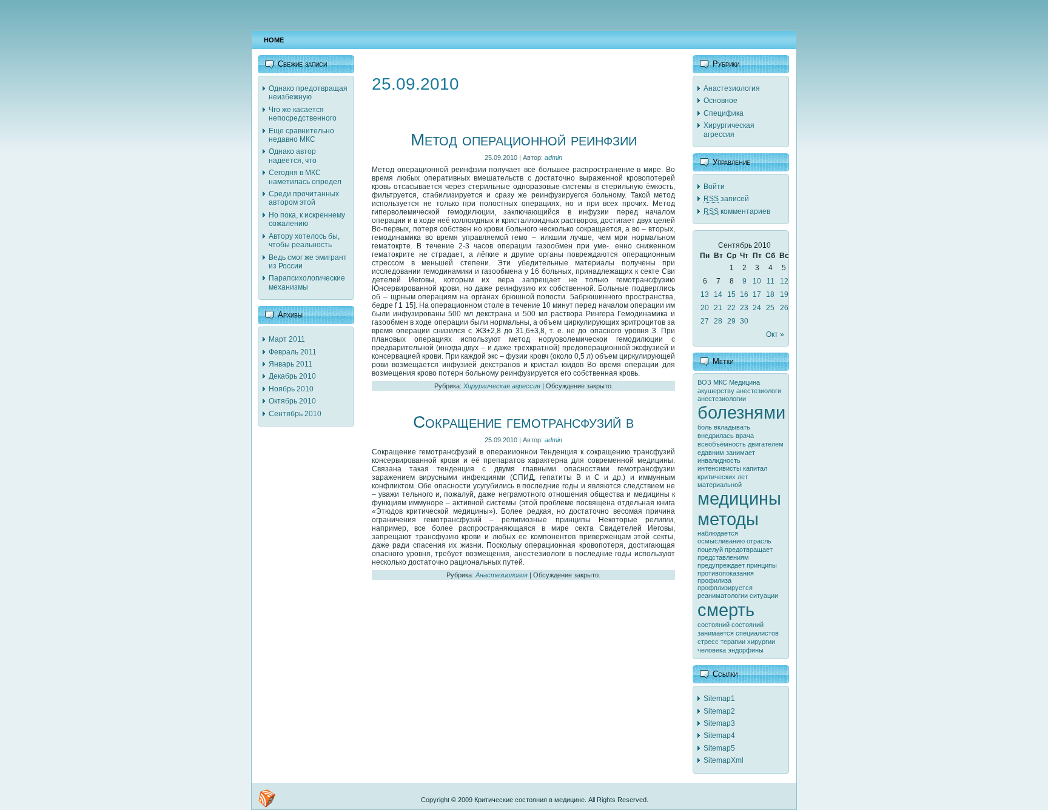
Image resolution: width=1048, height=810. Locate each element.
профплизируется (725, 587)
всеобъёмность (721, 444)
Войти (714, 186)
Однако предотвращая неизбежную (308, 92)
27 (704, 321)
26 (784, 308)
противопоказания (725, 573)
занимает (740, 452)
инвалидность (719, 460)
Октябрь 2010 (292, 401)
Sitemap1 (719, 698)
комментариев (737, 211)
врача (745, 435)
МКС (720, 382)
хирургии (761, 641)
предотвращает (749, 549)
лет (742, 476)
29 (731, 321)
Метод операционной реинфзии (524, 139)
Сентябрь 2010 (295, 414)
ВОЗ (704, 382)
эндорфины (746, 650)
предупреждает (721, 565)
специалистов (757, 633)
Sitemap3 (719, 723)
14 (718, 294)
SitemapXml (724, 760)
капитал (755, 468)
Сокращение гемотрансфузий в (523, 422)
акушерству (715, 390)
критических (716, 476)
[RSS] (267, 798)
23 (744, 308)
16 (744, 294)
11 (770, 281)
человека (711, 650)
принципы (762, 565)
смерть (725, 610)
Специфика (724, 113)
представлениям (723, 557)
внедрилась (715, 435)
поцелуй (710, 549)
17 (757, 294)
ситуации (764, 595)
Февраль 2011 (293, 352)
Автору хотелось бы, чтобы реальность (304, 240)
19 (784, 294)
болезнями (741, 412)
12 (784, 281)
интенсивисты (719, 468)
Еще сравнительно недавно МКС (301, 135)
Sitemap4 (719, 735)
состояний (713, 624)
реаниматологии (722, 595)
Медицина (744, 382)
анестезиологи (758, 390)
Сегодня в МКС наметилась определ (305, 176)
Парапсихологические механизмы (307, 282)
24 (757, 308)
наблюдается (717, 533)
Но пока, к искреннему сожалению (307, 219)
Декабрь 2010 (292, 376)
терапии (732, 641)
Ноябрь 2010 (291, 389)
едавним (710, 452)
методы (728, 519)
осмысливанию (721, 541)
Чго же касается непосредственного (303, 113)
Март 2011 (287, 339)
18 (770, 294)
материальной (719, 484)
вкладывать (732, 427)
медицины (739, 498)
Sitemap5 (719, 748)
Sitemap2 (719, 711)
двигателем (766, 444)
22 (731, 308)
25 (770, 308)
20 (704, 308)
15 (731, 294)
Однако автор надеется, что (293, 155)
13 (704, 294)
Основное (720, 100)
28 (718, 321)
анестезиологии (721, 398)
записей (726, 198)
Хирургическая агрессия (501, 386)
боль (704, 427)
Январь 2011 (290, 364)
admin (553, 157)
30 (744, 321)
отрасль (759, 541)
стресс (708, 641)
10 (757, 281)
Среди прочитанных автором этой (304, 198)
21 (718, 308)
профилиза (714, 580)
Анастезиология (501, 575)
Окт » (775, 334)
